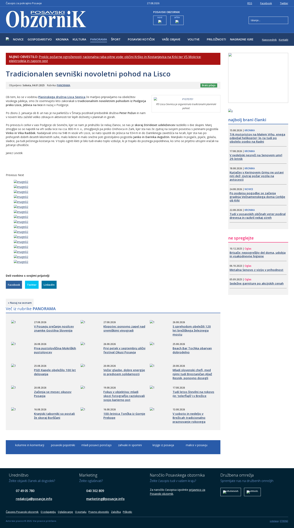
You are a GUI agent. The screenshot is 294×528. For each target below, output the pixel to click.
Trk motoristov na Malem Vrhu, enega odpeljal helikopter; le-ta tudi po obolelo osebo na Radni (257, 137)
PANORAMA (98, 39)
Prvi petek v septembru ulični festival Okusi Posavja (124, 350)
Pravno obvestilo (98, 512)
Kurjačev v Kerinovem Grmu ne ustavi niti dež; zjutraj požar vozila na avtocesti (257, 175)
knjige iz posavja (163, 445)
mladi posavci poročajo (96, 445)
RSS (249, 3)
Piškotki (127, 512)
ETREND (284, 520)
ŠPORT (116, 39)
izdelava (274, 520)
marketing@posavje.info (105, 499)
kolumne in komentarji (29, 445)
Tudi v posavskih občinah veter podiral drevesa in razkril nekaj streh (258, 215)
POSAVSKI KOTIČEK (141, 39)
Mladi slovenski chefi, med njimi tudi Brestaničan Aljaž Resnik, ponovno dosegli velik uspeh (192, 376)
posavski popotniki (63, 445)
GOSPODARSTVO (40, 39)
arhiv (177, 17)
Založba (116, 512)
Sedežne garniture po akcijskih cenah (257, 283)
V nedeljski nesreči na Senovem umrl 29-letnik (256, 157)
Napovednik (269, 39)
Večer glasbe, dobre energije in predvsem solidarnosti (124, 372)
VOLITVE (194, 39)
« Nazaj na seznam (20, 303)
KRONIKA (62, 39)
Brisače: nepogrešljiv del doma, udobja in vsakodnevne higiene (258, 254)
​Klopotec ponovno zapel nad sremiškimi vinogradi (124, 328)
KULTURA (79, 39)
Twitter (284, 3)
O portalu (80, 512)
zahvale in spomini (130, 445)
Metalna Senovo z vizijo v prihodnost (256, 270)
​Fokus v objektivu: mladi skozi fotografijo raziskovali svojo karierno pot (124, 396)
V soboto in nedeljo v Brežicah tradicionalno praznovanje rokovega (189, 418)
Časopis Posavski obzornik (22, 512)
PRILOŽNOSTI (216, 39)
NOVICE (18, 39)
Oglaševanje (65, 512)
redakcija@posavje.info (34, 499)
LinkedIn (49, 285)
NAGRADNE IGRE (241, 39)
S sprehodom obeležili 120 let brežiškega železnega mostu (192, 330)
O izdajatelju (48, 512)
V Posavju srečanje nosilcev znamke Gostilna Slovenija (54, 328)
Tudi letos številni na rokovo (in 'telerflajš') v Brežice (193, 394)
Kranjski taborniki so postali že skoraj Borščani (54, 416)
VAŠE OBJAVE (171, 39)
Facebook (266, 3)
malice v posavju (196, 445)
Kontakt (283, 39)
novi (159, 17)
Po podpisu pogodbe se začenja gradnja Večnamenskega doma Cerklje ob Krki (257, 196)
